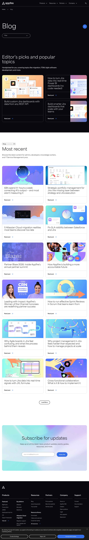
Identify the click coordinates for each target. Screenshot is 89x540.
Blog (32, 501)
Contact (76, 501)
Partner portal (49, 506)
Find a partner (49, 501)
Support (76, 506)
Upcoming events (35, 504)
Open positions (64, 509)
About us (62, 501)
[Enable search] (85, 26)
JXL (3, 515)
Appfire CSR (63, 504)
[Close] (87, 529)
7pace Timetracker (7, 517)
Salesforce (19, 510)
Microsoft (19, 507)
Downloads (34, 515)
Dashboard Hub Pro (7, 512)
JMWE (4, 510)
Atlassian (19, 504)
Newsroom (63, 517)
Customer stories (35, 520)
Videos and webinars (36, 518)
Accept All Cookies (70, 536)
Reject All (42, 536)
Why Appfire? (63, 514)
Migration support (21, 521)
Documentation (78, 504)
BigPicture (4, 504)
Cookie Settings (14, 536)
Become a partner (50, 504)
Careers (62, 506)
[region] (44, 533)
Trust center (34, 506)
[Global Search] (86, 3)
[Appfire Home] (8, 3)
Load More (44, 402)
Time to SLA (5, 507)
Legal (61, 512)
